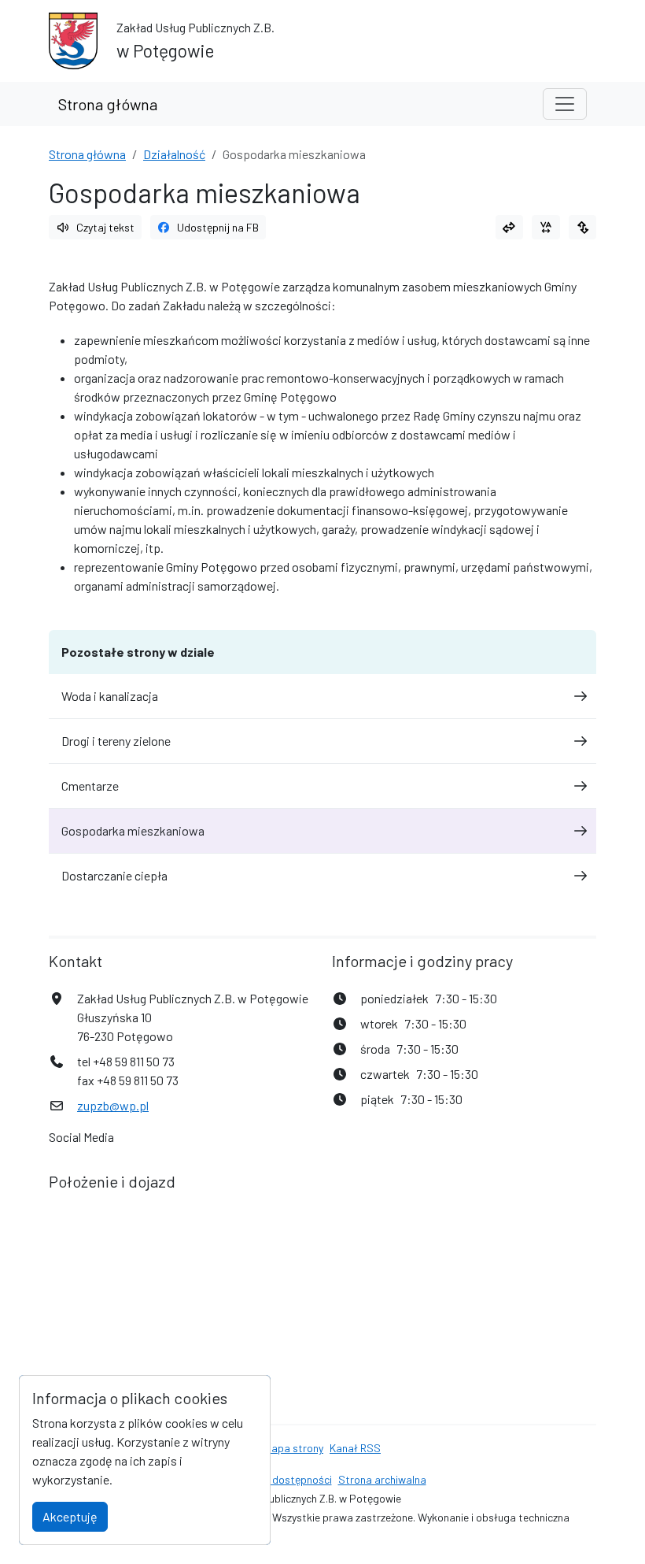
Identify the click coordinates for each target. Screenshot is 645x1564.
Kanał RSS (355, 1448)
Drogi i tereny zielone (116, 740)
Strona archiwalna (382, 1479)
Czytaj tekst (105, 227)
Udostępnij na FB (218, 227)
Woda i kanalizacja (109, 695)
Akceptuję (70, 1516)
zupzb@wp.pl (113, 1105)
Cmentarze (90, 785)
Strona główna (107, 104)
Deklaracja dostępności (275, 1479)
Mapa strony (293, 1448)
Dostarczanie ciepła (114, 875)
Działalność (174, 153)
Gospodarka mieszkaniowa (133, 830)
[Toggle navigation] (565, 104)
